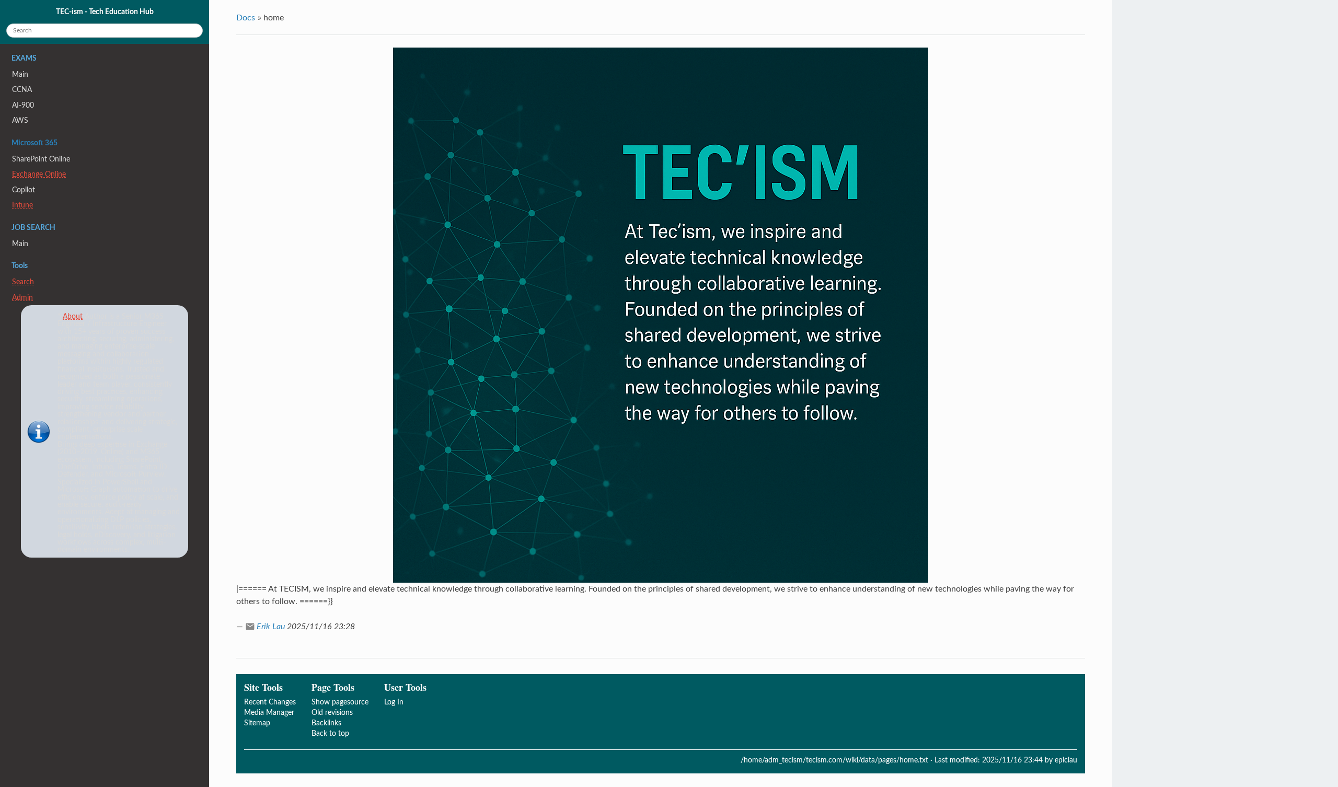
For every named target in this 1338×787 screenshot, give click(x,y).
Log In (393, 702)
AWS (20, 120)
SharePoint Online (41, 159)
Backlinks (326, 723)
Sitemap (257, 723)
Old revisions (332, 712)
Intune (22, 205)
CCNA (22, 90)
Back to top (330, 733)
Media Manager (269, 712)
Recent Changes (270, 702)
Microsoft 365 (34, 143)
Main (20, 74)
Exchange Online (39, 174)
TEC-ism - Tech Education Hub (105, 12)
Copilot (23, 190)
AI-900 (23, 105)
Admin (22, 298)
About (73, 316)
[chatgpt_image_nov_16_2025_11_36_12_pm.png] (660, 315)
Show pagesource (340, 702)
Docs (245, 18)
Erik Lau (271, 626)
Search (23, 282)
